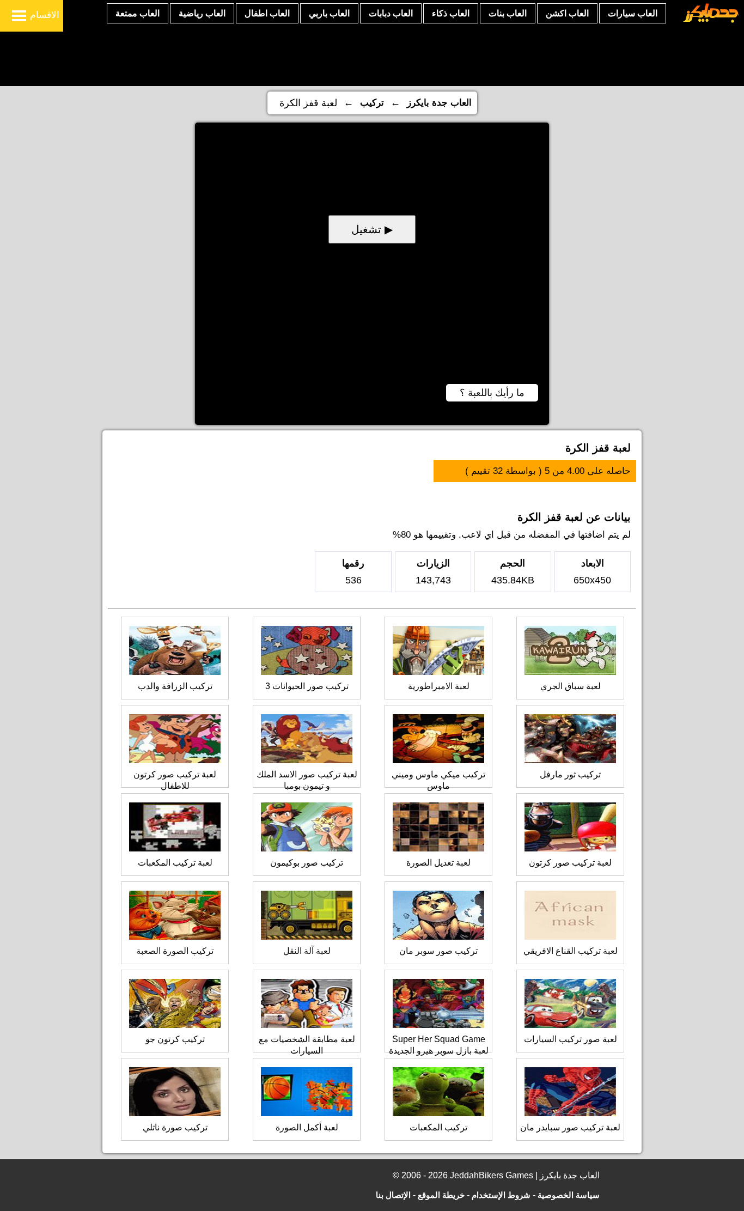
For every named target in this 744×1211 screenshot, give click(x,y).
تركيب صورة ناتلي (175, 1127)
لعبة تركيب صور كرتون (570, 862)
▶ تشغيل (372, 229)
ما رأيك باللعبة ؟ (492, 392)
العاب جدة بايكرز (439, 103)
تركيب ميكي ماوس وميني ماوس (438, 780)
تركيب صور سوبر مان (438, 951)
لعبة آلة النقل (307, 951)
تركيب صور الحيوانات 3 (307, 686)
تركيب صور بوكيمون (306, 862)
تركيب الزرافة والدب (175, 686)
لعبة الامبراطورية (438, 686)
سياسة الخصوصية (569, 1195)
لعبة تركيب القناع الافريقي (570, 951)
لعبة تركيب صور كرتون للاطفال (174, 780)
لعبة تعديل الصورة (438, 862)
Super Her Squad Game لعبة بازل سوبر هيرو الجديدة (439, 1044)
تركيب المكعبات (438, 1127)
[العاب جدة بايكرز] (711, 21)
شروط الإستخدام (501, 1195)
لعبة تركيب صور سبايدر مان (570, 1127)
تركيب (372, 103)
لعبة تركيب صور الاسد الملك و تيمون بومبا (307, 780)
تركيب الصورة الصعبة (175, 951)
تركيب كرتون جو (175, 1039)
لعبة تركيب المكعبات (175, 862)
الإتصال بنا (393, 1195)
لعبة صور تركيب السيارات (570, 1039)
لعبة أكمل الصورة (307, 1127)
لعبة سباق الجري (570, 686)
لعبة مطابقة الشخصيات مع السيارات (307, 1044)
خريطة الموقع (441, 1195)
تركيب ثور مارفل (570, 774)
